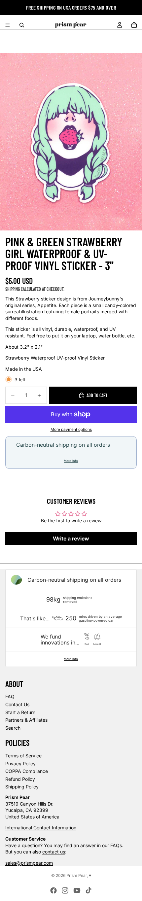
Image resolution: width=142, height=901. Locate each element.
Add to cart (97, 395)
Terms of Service (23, 755)
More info (71, 461)
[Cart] (134, 25)
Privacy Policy (20, 763)
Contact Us (17, 704)
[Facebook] (53, 890)
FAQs (116, 845)
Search (12, 728)
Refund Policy (20, 779)
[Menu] (7, 25)
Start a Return (20, 712)
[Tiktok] (88, 890)
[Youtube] (77, 890)
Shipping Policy (22, 786)
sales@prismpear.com (29, 863)
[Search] (22, 25)
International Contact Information (40, 827)
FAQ (10, 696)
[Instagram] (65, 890)
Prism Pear (76, 875)
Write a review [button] (71, 538)
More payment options (71, 429)
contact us (53, 851)
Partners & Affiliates (26, 720)
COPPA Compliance (26, 771)
